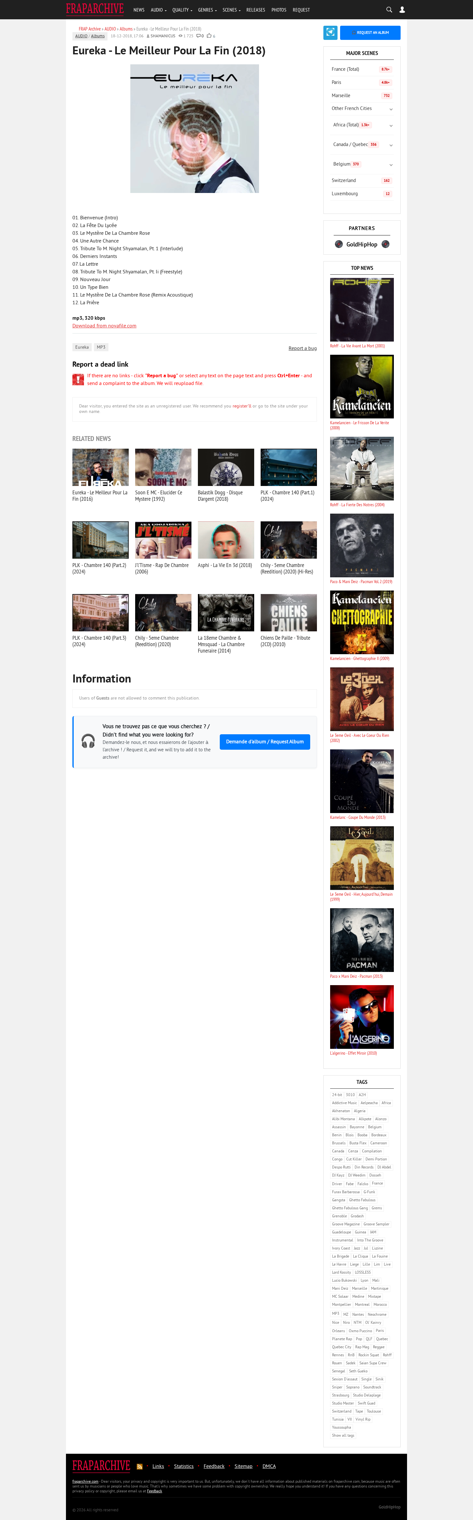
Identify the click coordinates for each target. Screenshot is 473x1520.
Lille (366, 1264)
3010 (350, 1095)
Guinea (360, 1232)
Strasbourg (340, 1395)
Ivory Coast (341, 1248)
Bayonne (357, 1127)
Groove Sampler (376, 1224)
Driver (337, 1184)
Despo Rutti (341, 1167)
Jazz (357, 1248)
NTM (357, 1323)
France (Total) (361, 70)
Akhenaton (341, 1111)
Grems (377, 1208)
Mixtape (374, 1297)
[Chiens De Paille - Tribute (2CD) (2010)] (289, 612)
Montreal (362, 1305)
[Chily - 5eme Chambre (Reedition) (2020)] (163, 612)
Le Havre (339, 1264)
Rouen (337, 1363)
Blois (350, 1135)
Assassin (339, 1127)
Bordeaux (378, 1135)
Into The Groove (370, 1240)
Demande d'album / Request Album (265, 742)
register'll (242, 406)
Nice (335, 1323)
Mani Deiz (340, 1289)
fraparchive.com (85, 1481)
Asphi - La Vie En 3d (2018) (225, 565)
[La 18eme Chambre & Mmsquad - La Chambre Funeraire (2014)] (226, 612)
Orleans (338, 1331)
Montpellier (341, 1305)
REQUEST (301, 9)
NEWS (139, 9)
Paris (361, 83)
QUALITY (180, 9)
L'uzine (377, 1248)
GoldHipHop (390, 1507)
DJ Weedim (357, 1175)
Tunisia (338, 1419)
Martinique (379, 1289)
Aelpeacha (369, 1103)
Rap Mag (362, 1347)
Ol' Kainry (373, 1323)
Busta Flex (357, 1143)
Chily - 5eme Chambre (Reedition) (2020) (157, 641)
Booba (362, 1135)
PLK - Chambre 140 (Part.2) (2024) (99, 568)
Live (387, 1264)
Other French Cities (352, 109)
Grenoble (339, 1216)
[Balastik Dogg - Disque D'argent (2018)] (226, 467)
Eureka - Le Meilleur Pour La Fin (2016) (99, 495)
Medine (358, 1297)
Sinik (380, 1379)
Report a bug (303, 348)
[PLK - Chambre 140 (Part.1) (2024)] (289, 467)
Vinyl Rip (363, 1419)
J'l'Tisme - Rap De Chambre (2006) (162, 568)
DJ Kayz (338, 1175)
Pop (359, 1339)
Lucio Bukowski (344, 1280)
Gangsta (338, 1200)
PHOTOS (279, 9)
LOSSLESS (363, 1272)
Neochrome (377, 1315)
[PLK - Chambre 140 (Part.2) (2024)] (100, 540)
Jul (366, 1248)
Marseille (361, 96)
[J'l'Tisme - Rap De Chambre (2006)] (163, 540)
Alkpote (365, 1119)
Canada (338, 1151)
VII (350, 1419)
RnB (351, 1355)
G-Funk (369, 1192)
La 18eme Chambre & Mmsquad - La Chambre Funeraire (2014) (221, 644)
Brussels (339, 1143)
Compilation (372, 1151)
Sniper (337, 1387)
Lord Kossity (341, 1272)
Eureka (82, 347)
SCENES (230, 9)
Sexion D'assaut (344, 1379)
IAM (373, 1232)
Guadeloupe (341, 1232)
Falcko (362, 1184)
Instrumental (342, 1240)
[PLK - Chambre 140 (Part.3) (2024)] (100, 612)
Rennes (338, 1355)
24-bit (337, 1095)
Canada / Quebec (354, 145)
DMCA (269, 1466)
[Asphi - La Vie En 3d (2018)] (226, 540)
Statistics (184, 1466)
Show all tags (343, 1435)
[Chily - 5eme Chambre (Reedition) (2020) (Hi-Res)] (289, 540)
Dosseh (375, 1175)
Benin (337, 1135)
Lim (377, 1264)
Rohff (387, 1355)
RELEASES (255, 9)
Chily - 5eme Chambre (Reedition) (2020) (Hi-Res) (287, 568)
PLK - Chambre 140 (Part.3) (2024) (99, 641)
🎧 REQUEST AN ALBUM (370, 33)
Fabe (350, 1184)
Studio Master (343, 1403)
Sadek (351, 1363)
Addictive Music (344, 1103)
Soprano (352, 1387)
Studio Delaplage (367, 1395)
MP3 (101, 347)
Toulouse (374, 1411)
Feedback (214, 1466)
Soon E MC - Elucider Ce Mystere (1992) (158, 495)
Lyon (364, 1280)
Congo (337, 1159)
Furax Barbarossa (346, 1192)
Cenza (353, 1151)
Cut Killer (354, 1159)
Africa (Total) (351, 125)
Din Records (364, 1167)
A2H (362, 1095)
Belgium (346, 164)
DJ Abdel (384, 1167)
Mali (375, 1280)
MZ (345, 1315)
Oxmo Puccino (360, 1331)
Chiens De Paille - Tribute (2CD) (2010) (285, 641)
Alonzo (380, 1119)
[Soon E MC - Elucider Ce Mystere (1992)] (163, 467)
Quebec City (341, 1347)
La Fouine (380, 1256)
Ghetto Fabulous (362, 1200)
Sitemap (244, 1466)
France (377, 1183)
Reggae (379, 1347)
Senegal (338, 1371)
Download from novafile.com (104, 326)
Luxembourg (361, 194)
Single (366, 1379)
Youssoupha (341, 1427)
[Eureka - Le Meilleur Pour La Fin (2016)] (100, 467)
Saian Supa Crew (372, 1363)
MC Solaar (340, 1297)
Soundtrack (372, 1387)
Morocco (380, 1305)
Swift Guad (366, 1403)
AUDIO (157, 9)
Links (158, 1466)
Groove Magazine (346, 1224)
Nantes (358, 1315)
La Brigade (340, 1256)
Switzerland (361, 181)
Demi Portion (376, 1159)
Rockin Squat (368, 1355)
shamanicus (163, 36)
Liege (354, 1264)
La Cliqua (360, 1256)
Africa (386, 1103)
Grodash (357, 1216)
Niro (346, 1323)
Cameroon (378, 1143)
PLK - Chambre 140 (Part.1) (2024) (287, 495)
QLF (369, 1339)
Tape (359, 1411)
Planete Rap (342, 1339)
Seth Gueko (358, 1371)
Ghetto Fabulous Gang (350, 1208)
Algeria (360, 1111)
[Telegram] (330, 33)
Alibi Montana (343, 1119)
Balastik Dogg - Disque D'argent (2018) (220, 495)
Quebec (382, 1339)
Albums (98, 36)
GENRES (205, 9)
